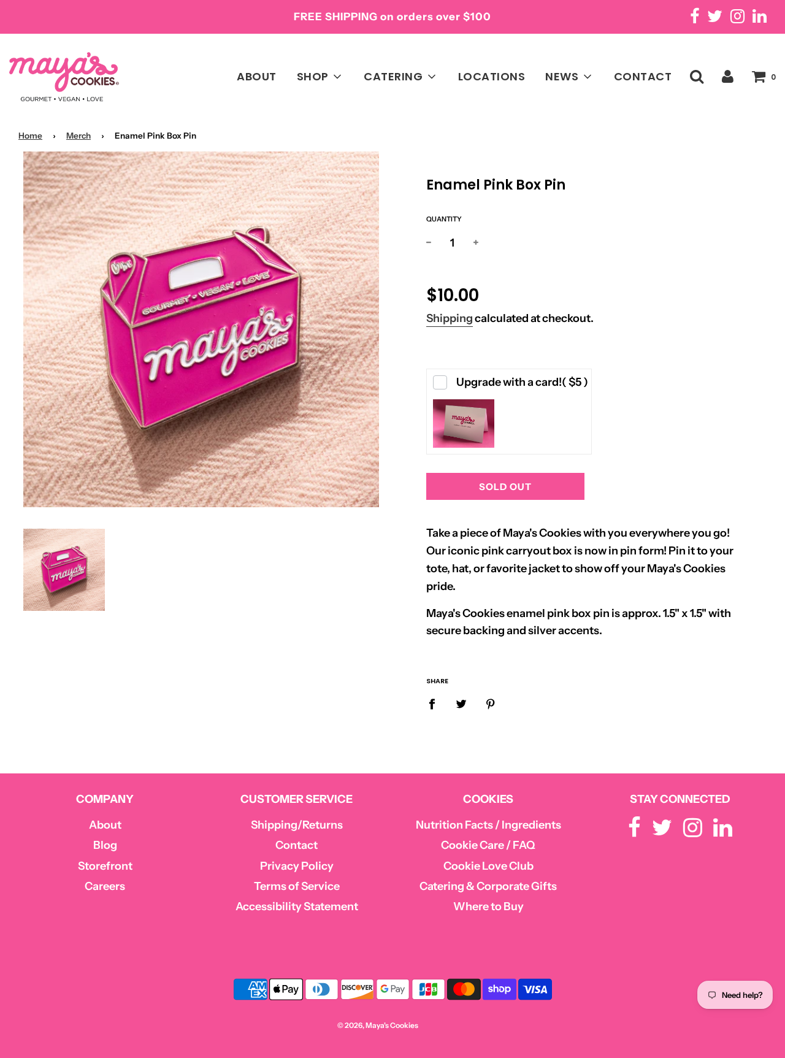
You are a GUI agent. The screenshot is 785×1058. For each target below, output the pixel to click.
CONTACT (643, 76)
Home (30, 135)
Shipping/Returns (297, 825)
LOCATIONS (492, 76)
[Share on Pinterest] (491, 703)
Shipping (449, 318)
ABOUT (257, 76)
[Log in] (727, 75)
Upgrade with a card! (522, 382)
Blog (105, 845)
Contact (296, 845)
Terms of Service (297, 886)
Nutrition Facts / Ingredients (488, 825)
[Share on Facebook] (436, 703)
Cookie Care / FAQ (488, 845)
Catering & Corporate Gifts (488, 886)
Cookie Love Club (488, 866)
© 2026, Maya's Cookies (377, 1025)
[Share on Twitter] (461, 703)
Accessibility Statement (297, 906)
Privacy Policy (297, 866)
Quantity (444, 219)
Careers (105, 886)
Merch (78, 135)
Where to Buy (488, 906)
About (105, 825)
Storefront (105, 866)
